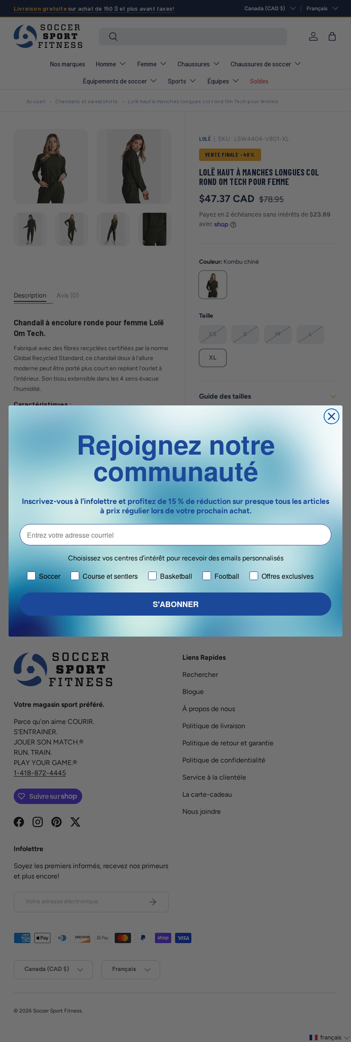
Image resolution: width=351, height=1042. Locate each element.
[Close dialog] (331, 416)
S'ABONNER (176, 604)
